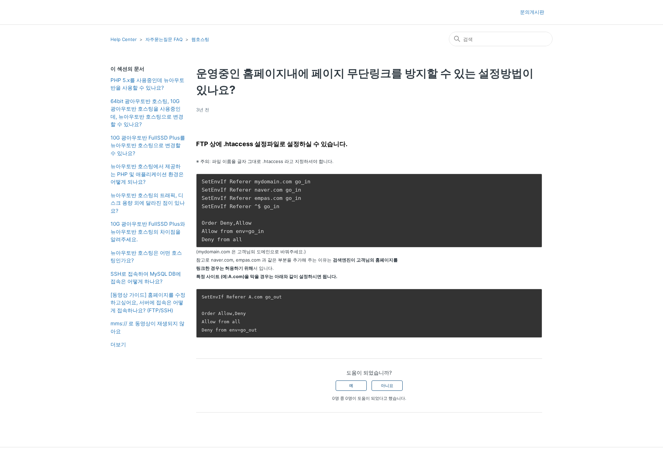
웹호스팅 (200, 39)
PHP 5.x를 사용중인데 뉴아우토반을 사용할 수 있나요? (147, 84)
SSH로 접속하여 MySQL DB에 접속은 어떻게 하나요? (145, 278)
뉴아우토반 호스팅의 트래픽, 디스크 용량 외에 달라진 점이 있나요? (147, 203)
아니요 (387, 385)
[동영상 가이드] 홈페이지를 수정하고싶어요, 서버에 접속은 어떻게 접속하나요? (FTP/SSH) (147, 303)
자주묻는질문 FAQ (164, 39)
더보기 (118, 344)
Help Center (123, 39)
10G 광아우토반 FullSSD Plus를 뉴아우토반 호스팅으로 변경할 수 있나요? (147, 145)
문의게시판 (532, 12)
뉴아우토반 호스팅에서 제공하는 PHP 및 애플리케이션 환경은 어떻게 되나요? (147, 174)
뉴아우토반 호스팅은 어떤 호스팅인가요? (146, 257)
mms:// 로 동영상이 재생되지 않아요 (147, 327)
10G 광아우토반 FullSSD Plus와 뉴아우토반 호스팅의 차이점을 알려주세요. (147, 232)
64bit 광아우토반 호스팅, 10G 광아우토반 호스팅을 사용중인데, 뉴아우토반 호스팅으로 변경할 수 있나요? (146, 113)
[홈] (122, 12)
